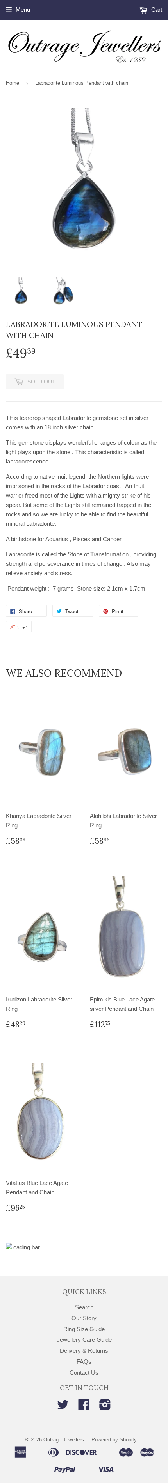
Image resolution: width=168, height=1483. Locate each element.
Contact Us (84, 1372)
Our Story (84, 1318)
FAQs (84, 1361)
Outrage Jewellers (63, 1440)
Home (12, 83)
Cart (156, 9)
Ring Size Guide (84, 1329)
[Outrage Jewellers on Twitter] (63, 1407)
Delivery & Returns (84, 1350)
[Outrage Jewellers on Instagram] (105, 1407)
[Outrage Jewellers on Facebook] (84, 1407)
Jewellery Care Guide (84, 1339)
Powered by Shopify (114, 1440)
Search (84, 1307)
